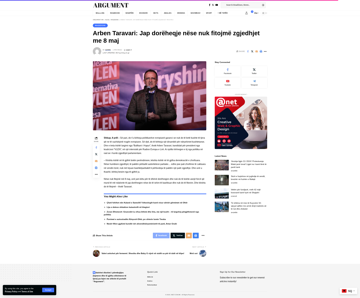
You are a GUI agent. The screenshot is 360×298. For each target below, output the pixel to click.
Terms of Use (27, 291)
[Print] (261, 51)
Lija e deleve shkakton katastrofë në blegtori (128, 207)
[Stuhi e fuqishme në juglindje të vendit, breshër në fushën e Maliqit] (222, 180)
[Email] (256, 51)
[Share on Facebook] (248, 51)
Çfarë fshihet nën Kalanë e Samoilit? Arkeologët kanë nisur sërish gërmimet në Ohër (147, 203)
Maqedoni (100, 25)
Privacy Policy (11, 291)
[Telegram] (254, 82)
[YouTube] (217, 5)
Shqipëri (234, 171)
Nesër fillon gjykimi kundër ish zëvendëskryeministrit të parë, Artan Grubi (142, 224)
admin (108, 50)
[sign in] (246, 13)
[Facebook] (209, 5)
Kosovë (234, 196)
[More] (265, 51)
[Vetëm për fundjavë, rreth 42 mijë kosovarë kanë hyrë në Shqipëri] (222, 193)
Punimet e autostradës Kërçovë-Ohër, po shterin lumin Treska (136, 219)
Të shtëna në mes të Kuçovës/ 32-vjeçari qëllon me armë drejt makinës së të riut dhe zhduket (248, 206)
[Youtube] (228, 82)
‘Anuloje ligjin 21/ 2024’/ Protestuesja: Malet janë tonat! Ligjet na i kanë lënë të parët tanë (248, 164)
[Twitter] (213, 5)
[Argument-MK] (111, 5)
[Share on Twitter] (252, 51)
